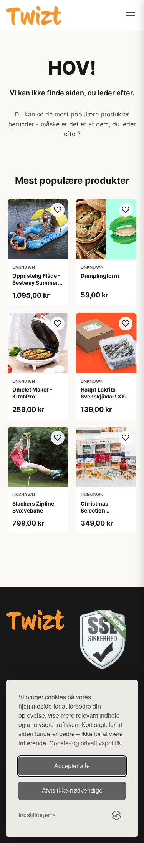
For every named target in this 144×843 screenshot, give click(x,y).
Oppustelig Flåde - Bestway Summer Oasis (36, 282)
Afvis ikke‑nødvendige (72, 790)
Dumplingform (100, 275)
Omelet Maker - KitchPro (32, 393)
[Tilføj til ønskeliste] (58, 210)
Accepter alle (72, 766)
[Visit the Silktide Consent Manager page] (116, 815)
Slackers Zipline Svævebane (33, 507)
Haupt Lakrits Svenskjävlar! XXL (104, 393)
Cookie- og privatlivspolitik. (85, 742)
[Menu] (130, 15)
